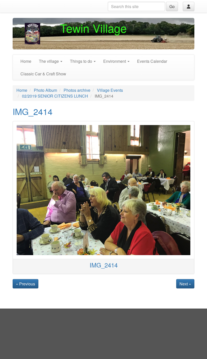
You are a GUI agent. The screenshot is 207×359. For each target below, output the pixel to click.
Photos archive (77, 90)
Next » (185, 284)
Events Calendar (152, 61)
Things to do (81, 61)
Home (25, 61)
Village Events (110, 90)
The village (49, 61)
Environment (115, 61)
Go (172, 6)
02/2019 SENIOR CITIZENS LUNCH (55, 96)
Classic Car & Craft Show (43, 74)
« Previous (25, 284)
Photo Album (45, 90)
